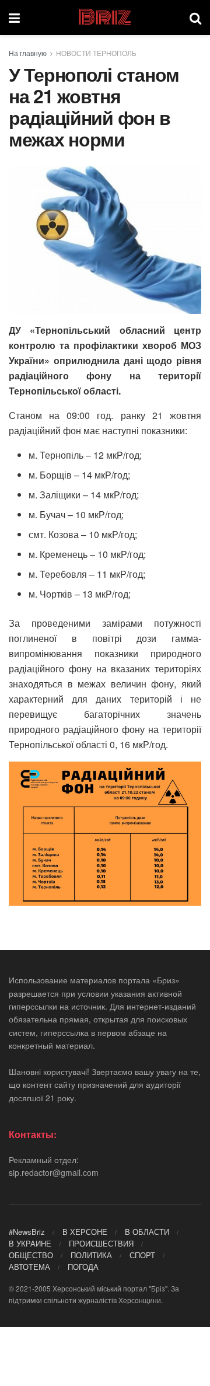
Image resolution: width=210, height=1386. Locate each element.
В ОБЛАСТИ (147, 1231)
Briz (104, 17)
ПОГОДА (83, 1266)
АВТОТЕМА (29, 1266)
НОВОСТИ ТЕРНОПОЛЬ (96, 53)
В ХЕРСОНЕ (84, 1231)
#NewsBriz (27, 1231)
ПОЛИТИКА (91, 1255)
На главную (28, 53)
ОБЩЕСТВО (31, 1255)
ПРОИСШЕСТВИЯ (101, 1243)
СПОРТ (142, 1255)
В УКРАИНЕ (30, 1243)
